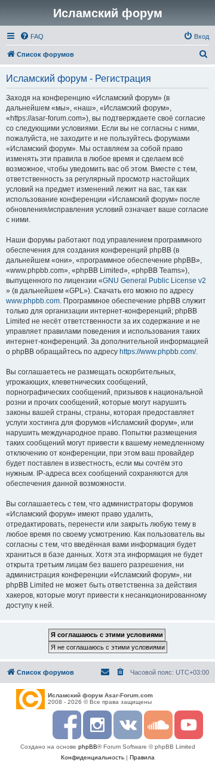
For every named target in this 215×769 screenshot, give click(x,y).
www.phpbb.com (33, 301)
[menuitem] (32, 36)
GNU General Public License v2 (154, 280)
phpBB (87, 746)
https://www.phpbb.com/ (157, 351)
